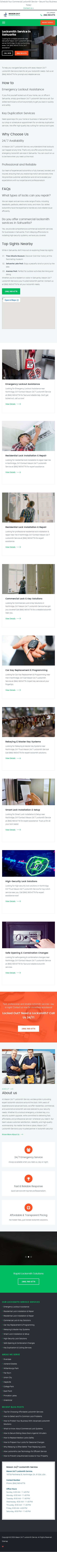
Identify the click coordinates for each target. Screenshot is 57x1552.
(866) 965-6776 (49, 15)
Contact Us (27, 8)
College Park (9, 1386)
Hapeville (7, 1382)
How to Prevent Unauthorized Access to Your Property (26, 1456)
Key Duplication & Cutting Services (18, 1347)
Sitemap (5, 1541)
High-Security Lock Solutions (15, 1338)
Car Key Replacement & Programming (19, 1325)
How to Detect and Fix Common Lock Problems (23, 1416)
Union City (8, 1377)
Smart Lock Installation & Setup (16, 1334)
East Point (8, 1391)
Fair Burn (7, 1373)
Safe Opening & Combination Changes (19, 1343)
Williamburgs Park (11, 1368)
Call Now (7, 53)
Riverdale (7, 1359)
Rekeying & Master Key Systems (17, 1329)
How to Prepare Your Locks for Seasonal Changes (24, 1442)
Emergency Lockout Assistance (16, 1306)
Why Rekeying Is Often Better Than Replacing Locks (25, 1446)
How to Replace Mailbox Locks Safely (19, 1437)
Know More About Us (10, 1134)
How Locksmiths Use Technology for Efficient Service (25, 1451)
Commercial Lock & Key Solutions (17, 1320)
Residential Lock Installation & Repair (19, 1311)
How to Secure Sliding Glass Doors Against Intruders (25, 1433)
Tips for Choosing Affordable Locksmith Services (23, 1411)
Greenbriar (8, 1400)
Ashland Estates (10, 1363)
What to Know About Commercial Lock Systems (23, 1428)
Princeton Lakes (10, 1395)
